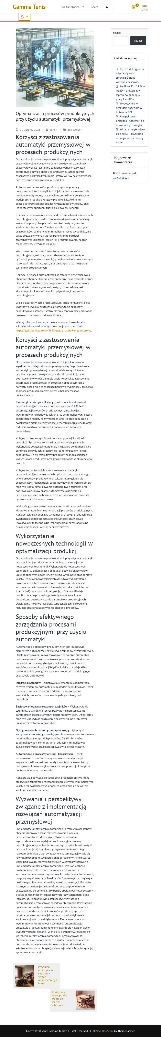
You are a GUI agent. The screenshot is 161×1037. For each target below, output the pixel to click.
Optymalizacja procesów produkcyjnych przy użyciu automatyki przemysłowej (55, 116)
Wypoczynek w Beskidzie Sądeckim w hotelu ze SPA (129, 108)
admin (53, 129)
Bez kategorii (75, 129)
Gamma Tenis (29, 6)
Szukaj (117, 32)
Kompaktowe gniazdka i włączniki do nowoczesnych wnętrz (130, 121)
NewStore (107, 1031)
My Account (24, 17)
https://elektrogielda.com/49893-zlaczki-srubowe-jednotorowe (53, 330)
